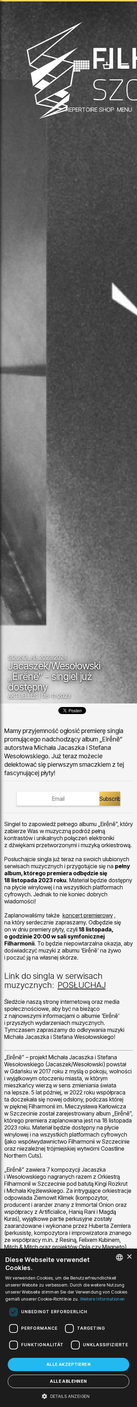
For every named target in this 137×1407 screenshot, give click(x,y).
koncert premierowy (88, 915)
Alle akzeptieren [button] (68, 1364)
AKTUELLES (22, 695)
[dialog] (68, 1328)
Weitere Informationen (102, 1299)
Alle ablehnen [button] (68, 1381)
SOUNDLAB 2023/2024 (37, 657)
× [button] (129, 1256)
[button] (68, 1396)
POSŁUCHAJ (82, 985)
